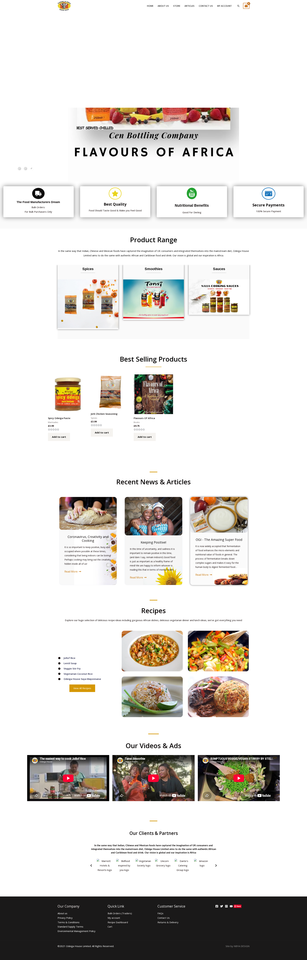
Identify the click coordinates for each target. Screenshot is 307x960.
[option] (88, 297)
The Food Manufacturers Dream (38, 202)
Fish (87, 269)
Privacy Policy (65, 917)
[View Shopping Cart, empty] (246, 6)
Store (176, 5)
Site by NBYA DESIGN (237, 946)
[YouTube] (231, 906)
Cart (110, 926)
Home (150, 5)
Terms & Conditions (68, 922)
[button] (91, 865)
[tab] (19, 168)
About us (163, 5)
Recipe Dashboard (118, 922)
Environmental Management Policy (76, 931)
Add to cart (59, 436)
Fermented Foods (153, 269)
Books (219, 269)
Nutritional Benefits (192, 205)
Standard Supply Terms (70, 926)
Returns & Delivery (167, 922)
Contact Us (206, 5)
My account (224, 5)
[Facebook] (216, 906)
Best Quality (115, 204)
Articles (189, 5)
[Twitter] (221, 906)
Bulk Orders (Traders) (120, 913)
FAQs (160, 913)
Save (239, 906)
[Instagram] (226, 906)
